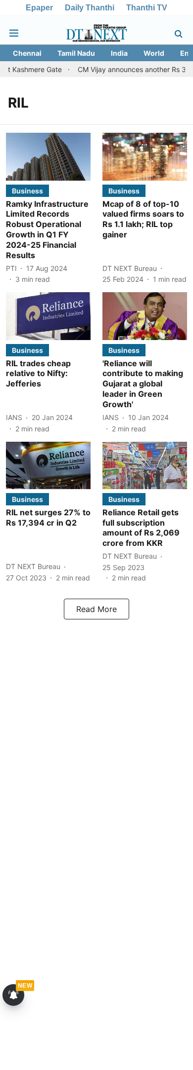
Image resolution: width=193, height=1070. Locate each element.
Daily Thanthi (89, 7)
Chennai (27, 53)
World (154, 53)
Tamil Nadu (76, 53)
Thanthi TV (146, 7)
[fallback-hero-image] (48, 156)
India (119, 53)
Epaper (39, 7)
